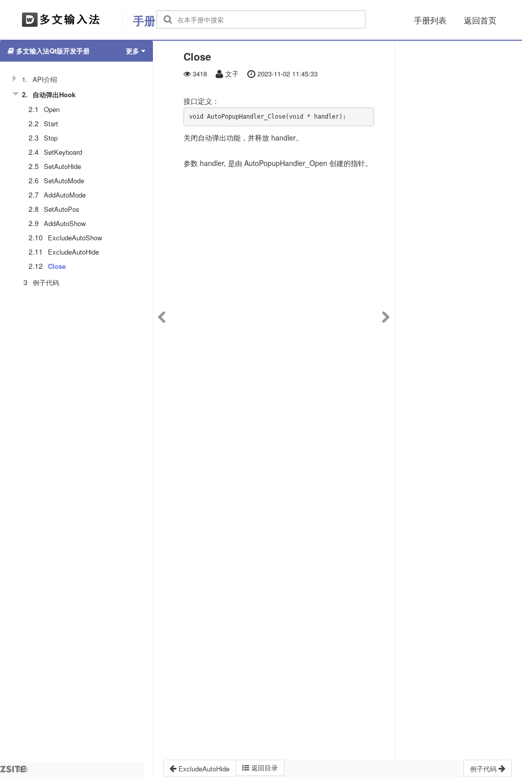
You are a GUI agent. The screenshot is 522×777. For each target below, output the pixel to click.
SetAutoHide (62, 166)
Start (51, 123)
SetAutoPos (62, 209)
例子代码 (46, 282)
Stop (51, 138)
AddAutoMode (65, 195)
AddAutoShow (65, 223)
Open (52, 109)
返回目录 (263, 767)
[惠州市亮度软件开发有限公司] (61, 20)
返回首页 (480, 20)
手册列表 (430, 20)
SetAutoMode (64, 180)
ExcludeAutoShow (75, 237)
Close (57, 266)
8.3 (23, 770)
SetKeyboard (63, 152)
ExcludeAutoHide (73, 252)
